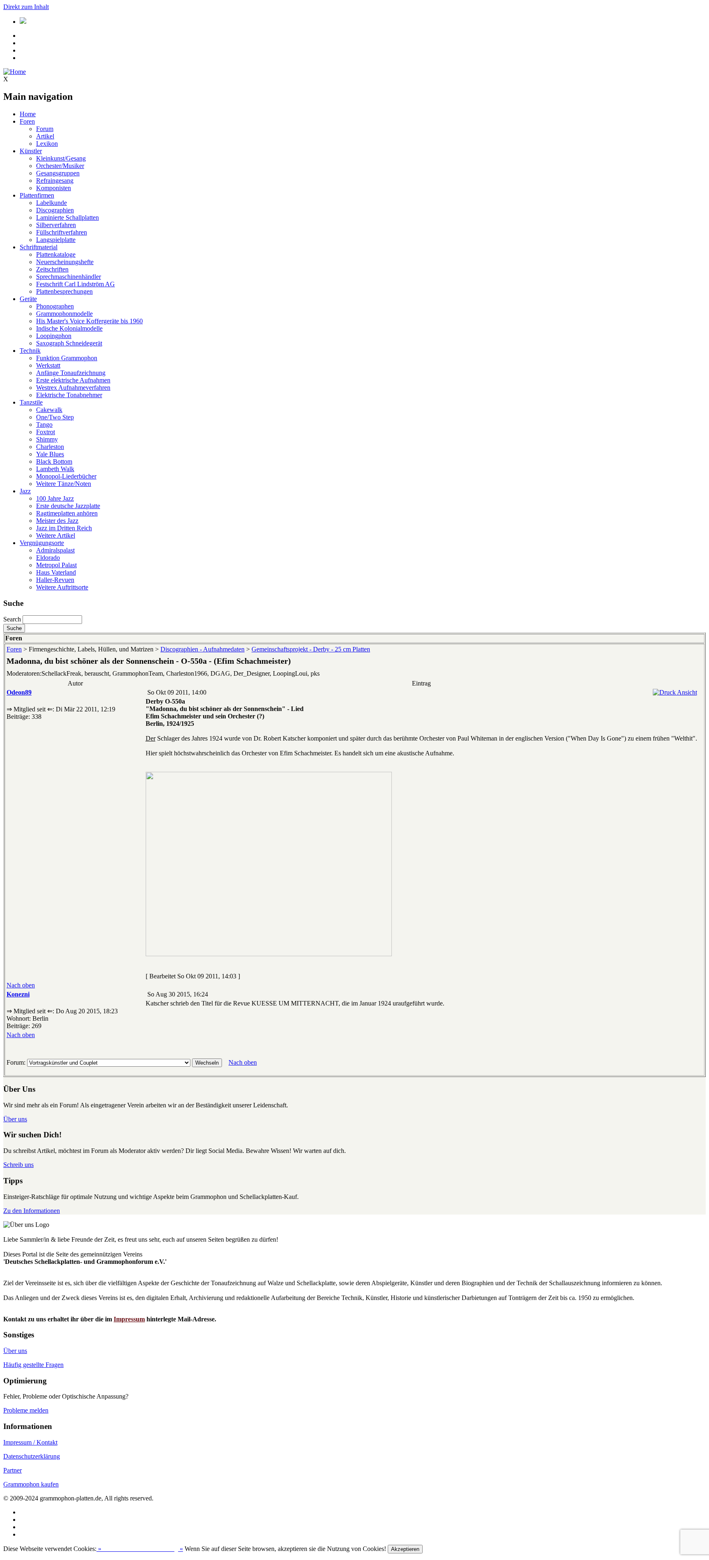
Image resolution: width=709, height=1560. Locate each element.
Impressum (129, 1319)
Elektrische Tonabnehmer (69, 394)
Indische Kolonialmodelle (69, 328)
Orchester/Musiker (60, 165)
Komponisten (53, 187)
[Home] (14, 71)
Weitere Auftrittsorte (62, 587)
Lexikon (47, 143)
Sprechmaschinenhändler (68, 276)
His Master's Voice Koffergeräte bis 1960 (89, 321)
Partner (12, 1470)
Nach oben (21, 985)
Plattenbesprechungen (64, 291)
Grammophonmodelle (64, 313)
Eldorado (48, 557)
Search (12, 619)
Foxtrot (45, 431)
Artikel (45, 136)
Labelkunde (51, 202)
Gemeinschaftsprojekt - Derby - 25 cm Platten (311, 649)
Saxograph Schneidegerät (69, 343)
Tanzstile (31, 402)
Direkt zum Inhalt (26, 6)
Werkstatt (48, 365)
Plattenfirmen (37, 195)
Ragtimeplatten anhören (67, 513)
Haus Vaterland (56, 572)
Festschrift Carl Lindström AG (75, 284)
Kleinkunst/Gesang (61, 158)
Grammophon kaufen (31, 1484)
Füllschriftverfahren (61, 232)
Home (28, 113)
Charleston (50, 446)
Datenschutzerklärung (31, 1456)
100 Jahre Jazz (55, 498)
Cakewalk (49, 409)
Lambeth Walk (55, 468)
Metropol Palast (56, 564)
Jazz (25, 491)
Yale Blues (50, 454)
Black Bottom (54, 461)
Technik (30, 350)
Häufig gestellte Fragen (33, 1364)
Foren (27, 121)
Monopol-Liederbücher (66, 476)
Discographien (55, 210)
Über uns (15, 1119)
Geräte (28, 298)
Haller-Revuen (55, 579)
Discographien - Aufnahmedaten (202, 649)
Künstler (31, 150)
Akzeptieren (405, 1549)
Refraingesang (54, 180)
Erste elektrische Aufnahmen (73, 380)
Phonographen (55, 306)
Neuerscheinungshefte (65, 261)
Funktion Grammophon (66, 357)
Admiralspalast (55, 550)
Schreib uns (18, 1164)
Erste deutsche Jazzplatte (68, 505)
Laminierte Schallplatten (67, 217)
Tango (44, 424)
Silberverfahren (56, 224)
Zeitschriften (52, 269)
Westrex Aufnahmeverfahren (73, 387)
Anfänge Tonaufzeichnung (70, 372)
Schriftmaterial (38, 247)
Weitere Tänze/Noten (63, 483)
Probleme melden (25, 1410)
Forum (44, 128)
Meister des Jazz (57, 520)
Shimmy (47, 439)
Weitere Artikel (55, 535)
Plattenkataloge (55, 254)
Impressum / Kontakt (30, 1442)
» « (139, 1548)
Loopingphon (53, 335)
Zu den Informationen (31, 1210)
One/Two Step (55, 417)
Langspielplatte (55, 239)
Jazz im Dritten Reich (64, 528)
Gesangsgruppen (58, 173)
